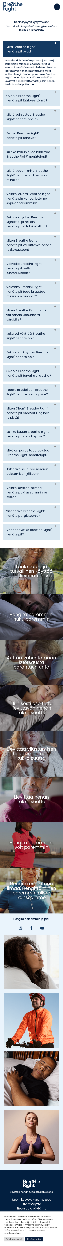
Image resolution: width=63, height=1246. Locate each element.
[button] (57, 6)
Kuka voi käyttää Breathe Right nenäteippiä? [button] (25, 335)
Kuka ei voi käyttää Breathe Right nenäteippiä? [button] (27, 354)
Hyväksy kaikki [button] (34, 1239)
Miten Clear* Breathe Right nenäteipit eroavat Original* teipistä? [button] (28, 413)
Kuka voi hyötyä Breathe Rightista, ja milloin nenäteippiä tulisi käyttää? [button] (26, 221)
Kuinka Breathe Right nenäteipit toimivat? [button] (22, 135)
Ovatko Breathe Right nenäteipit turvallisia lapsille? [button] (28, 373)
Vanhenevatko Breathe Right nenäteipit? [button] (29, 532)
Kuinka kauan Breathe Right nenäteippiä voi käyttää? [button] (28, 434)
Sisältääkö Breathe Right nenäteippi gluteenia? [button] (25, 513)
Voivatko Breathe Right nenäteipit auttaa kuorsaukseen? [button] (24, 268)
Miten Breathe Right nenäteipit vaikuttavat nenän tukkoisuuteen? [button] (28, 245)
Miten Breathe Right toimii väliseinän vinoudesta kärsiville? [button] (26, 315)
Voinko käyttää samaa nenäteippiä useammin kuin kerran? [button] (28, 492)
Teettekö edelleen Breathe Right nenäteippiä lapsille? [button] (27, 392)
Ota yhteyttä (31, 1204)
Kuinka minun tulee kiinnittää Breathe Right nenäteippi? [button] (28, 154)
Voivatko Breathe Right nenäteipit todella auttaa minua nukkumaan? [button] (25, 291)
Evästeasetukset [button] (14, 1239)
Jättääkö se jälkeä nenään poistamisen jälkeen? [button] (27, 471)
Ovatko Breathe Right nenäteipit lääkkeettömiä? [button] (26, 98)
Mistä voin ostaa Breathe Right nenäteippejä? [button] (25, 116)
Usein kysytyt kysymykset (31, 1199)
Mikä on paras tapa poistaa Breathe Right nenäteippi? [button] (27, 452)
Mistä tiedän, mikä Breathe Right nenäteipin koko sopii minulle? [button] (27, 175)
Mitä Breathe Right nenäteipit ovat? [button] (21, 49)
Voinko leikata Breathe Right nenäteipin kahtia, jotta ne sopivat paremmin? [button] (28, 198)
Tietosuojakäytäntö (31, 1208)
